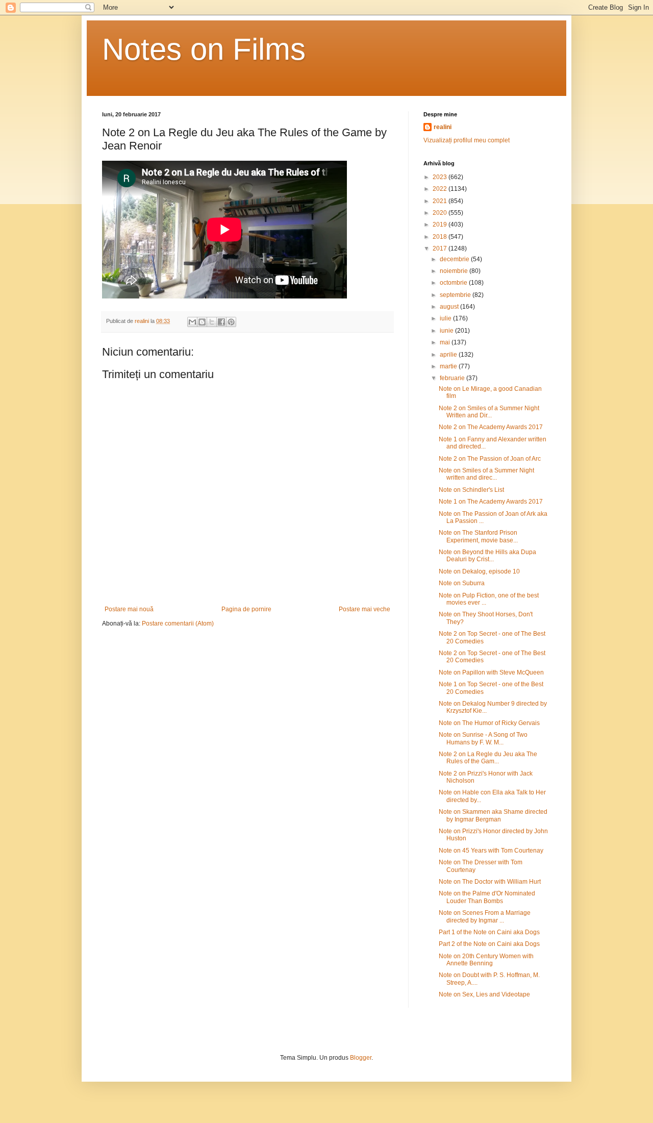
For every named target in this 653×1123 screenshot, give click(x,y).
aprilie (449, 354)
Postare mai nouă (129, 609)
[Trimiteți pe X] (212, 322)
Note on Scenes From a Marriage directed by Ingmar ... (485, 916)
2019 (440, 224)
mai (445, 342)
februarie (453, 378)
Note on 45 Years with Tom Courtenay (491, 850)
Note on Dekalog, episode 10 (479, 571)
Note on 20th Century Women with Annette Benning (486, 960)
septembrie (456, 294)
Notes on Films (204, 49)
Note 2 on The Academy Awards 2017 (491, 427)
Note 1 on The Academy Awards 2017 (491, 501)
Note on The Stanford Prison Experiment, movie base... (478, 536)
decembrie (455, 259)
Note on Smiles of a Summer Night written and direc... (486, 474)
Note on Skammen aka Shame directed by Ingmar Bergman (493, 815)
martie (449, 366)
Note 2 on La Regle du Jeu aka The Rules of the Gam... (488, 758)
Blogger (360, 1057)
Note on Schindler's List (471, 489)
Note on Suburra (462, 583)
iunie (447, 330)
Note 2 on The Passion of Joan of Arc (490, 458)
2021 (440, 201)
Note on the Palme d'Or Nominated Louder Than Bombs (487, 897)
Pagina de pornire (246, 609)
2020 (440, 212)
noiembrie (454, 270)
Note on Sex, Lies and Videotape (484, 994)
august (450, 306)
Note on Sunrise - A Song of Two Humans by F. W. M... (483, 738)
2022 (440, 188)
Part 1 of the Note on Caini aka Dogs (489, 932)
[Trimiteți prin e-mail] (192, 322)
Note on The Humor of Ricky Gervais (489, 723)
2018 (440, 236)
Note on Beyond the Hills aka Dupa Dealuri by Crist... (487, 555)
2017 (440, 248)
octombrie (454, 282)
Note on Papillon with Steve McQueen (491, 672)
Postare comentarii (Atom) (178, 623)
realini (442, 127)
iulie (446, 318)
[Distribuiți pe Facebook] (221, 322)
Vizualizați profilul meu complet (466, 140)
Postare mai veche (364, 609)
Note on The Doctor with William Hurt (490, 881)
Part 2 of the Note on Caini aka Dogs (489, 943)
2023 (440, 177)
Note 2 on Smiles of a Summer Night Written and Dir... (489, 412)
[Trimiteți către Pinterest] (231, 322)
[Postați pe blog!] (202, 322)
